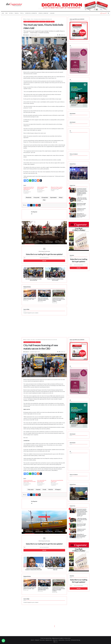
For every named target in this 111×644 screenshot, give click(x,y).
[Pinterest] (37, 205)
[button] (3, 640)
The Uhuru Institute (66, 638)
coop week (36, 197)
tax (44, 200)
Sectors (10, 13)
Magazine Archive (48, 640)
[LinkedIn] (34, 205)
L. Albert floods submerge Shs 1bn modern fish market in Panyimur (82, 199)
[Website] (31, 214)
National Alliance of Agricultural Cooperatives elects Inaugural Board (81, 215)
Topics (21, 13)
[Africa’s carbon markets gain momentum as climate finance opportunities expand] (44, 293)
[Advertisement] (44, 325)
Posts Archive (42, 640)
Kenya (61, 197)
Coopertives (45, 197)
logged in (29, 312)
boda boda (29, 197)
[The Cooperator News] (14, 4)
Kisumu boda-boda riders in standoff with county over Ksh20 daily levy (28, 188)
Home (3, 13)
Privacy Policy (67, 640)
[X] (31, 205)
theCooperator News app (75, 640)
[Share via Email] (39, 205)
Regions (16, 13)
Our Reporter (34, 211)
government (54, 197)
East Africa (48, 21)
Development (42, 21)
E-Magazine (52, 13)
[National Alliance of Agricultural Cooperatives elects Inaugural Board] (73, 215)
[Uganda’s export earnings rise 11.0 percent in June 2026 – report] (29, 293)
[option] (44, 232)
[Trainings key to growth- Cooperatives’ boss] (73, 210)
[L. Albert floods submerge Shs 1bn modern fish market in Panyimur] (73, 199)
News (6, 13)
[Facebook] (28, 205)
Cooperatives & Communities (31, 13)
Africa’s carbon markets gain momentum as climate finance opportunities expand (43, 299)
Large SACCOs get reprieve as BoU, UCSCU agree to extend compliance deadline (44, 233)
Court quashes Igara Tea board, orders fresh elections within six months (77, 177)
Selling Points (55, 640)
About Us (32, 640)
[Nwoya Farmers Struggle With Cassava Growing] (73, 205)
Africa (32, 19)
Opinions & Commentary (43, 13)
